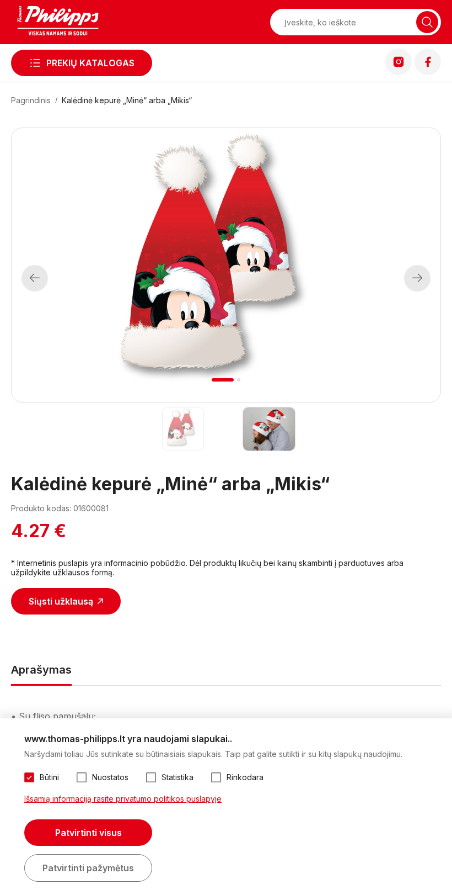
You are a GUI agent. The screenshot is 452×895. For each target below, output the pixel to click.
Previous (34, 278)
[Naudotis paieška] (427, 22)
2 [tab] (238, 380)
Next (418, 278)
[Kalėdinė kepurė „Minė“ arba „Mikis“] (183, 429)
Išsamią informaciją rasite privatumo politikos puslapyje (123, 798)
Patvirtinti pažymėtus (88, 867)
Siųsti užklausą (61, 601)
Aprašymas (41, 669)
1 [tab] (223, 380)
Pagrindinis (31, 100)
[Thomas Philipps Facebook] (428, 71)
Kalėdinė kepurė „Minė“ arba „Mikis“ (127, 100)
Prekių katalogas (90, 62)
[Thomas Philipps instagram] (398, 71)
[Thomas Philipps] (58, 22)
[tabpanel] (226, 265)
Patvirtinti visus (88, 832)
